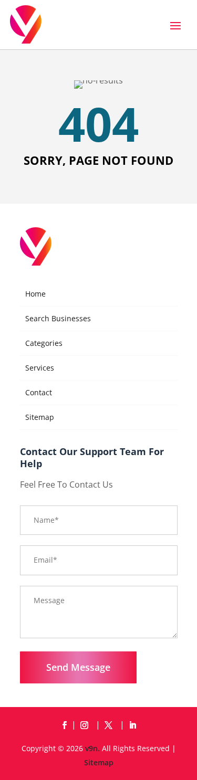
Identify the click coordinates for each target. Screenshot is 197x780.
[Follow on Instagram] (87, 725)
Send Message (78, 667)
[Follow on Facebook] (64, 725)
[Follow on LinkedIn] (133, 725)
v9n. (92, 748)
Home (35, 294)
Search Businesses (58, 318)
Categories (44, 343)
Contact (38, 392)
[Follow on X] (111, 725)
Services (39, 368)
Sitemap (39, 417)
